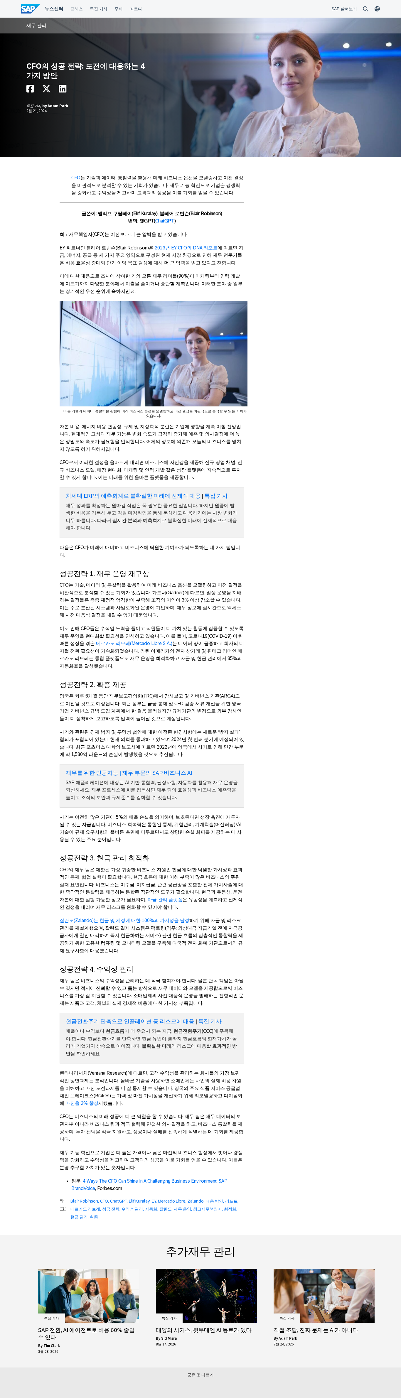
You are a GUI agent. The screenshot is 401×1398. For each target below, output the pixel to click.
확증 (94, 1217)
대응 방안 (214, 1201)
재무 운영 (182, 1209)
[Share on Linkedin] (62, 90)
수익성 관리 (132, 1209)
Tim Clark (51, 1346)
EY (154, 1201)
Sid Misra (169, 1338)
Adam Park (58, 106)
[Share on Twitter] (46, 90)
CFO (75, 177)
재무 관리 (36, 25)
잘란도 (165, 1209)
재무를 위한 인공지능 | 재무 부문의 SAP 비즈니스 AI (129, 773)
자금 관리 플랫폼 (165, 899)
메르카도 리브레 (85, 1209)
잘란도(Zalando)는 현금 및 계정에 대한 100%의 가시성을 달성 (124, 920)
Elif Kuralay (139, 1201)
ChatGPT (164, 220)
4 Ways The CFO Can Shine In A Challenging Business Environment (150, 1180)
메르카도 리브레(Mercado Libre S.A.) (134, 643)
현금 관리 (79, 1217)
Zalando (196, 1201)
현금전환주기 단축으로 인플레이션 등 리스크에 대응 (130, 1021)
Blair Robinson (84, 1201)
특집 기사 (34, 106)
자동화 (151, 1209)
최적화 (230, 1209)
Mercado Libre (172, 1201)
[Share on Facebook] (30, 90)
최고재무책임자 (207, 1209)
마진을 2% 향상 (81, 1103)
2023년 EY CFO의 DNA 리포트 (186, 247)
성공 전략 (110, 1209)
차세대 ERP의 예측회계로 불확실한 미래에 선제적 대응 (133, 496)
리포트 (231, 1201)
